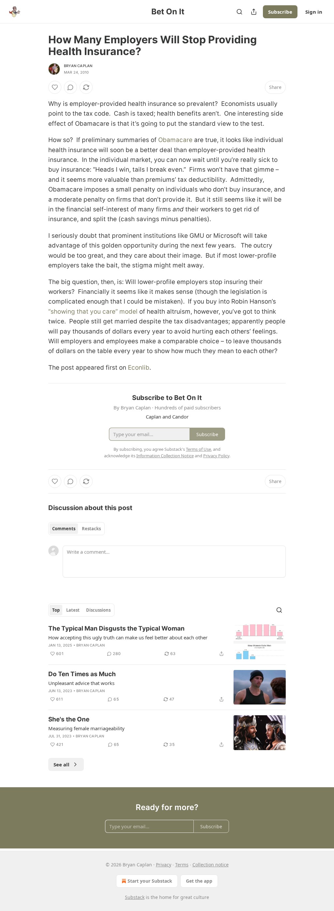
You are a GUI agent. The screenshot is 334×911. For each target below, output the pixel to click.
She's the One (68, 719)
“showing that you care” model (93, 311)
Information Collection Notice (165, 456)
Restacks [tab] (91, 529)
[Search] (239, 11)
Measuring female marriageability (86, 728)
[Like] (54, 87)
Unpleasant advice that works (81, 683)
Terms (182, 864)
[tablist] (76, 528)
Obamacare (175, 140)
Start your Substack (150, 881)
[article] (167, 642)
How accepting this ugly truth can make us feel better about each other (127, 637)
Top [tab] (56, 610)
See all (61, 764)
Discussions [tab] (98, 610)
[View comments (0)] (70, 87)
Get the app (199, 881)
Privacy (163, 864)
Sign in (313, 11)
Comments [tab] (63, 529)
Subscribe (280, 11)
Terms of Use (198, 449)
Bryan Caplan (78, 66)
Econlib (138, 367)
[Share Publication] (253, 11)
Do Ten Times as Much (82, 674)
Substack (134, 897)
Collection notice (210, 864)
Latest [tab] (73, 610)
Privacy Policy (216, 456)
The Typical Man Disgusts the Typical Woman (116, 628)
